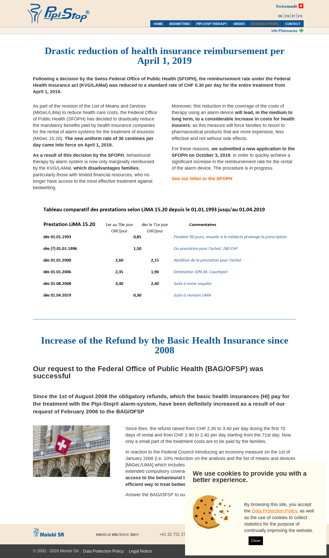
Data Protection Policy (103, 551)
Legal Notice (140, 551)
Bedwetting (179, 24)
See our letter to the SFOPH (202, 178)
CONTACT (292, 24)
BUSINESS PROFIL (265, 24)
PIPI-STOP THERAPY (211, 24)
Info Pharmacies (284, 31)
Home (158, 24)
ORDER (239, 24)
